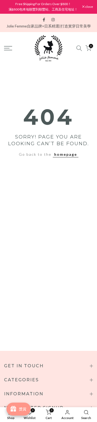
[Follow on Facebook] (44, 19)
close (89, 6)
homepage (65, 154)
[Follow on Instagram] (53, 19)
